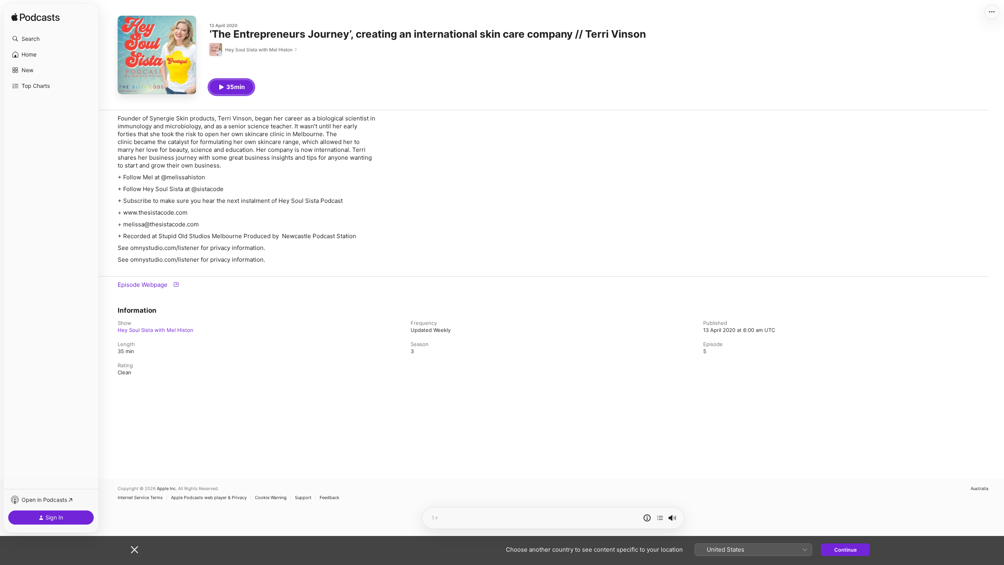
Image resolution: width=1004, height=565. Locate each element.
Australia (979, 489)
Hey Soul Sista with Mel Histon (155, 330)
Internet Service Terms (140, 498)
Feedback (329, 498)
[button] (51, 39)
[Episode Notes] (647, 517)
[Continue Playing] (660, 517)
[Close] (134, 549)
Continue (845, 550)
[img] (35, 18)
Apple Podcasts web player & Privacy (209, 498)
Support (303, 498)
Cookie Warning (271, 498)
